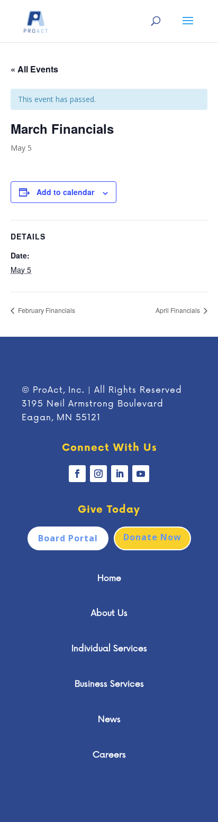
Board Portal (68, 538)
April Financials (179, 310)
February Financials (45, 310)
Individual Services (109, 648)
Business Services (109, 684)
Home (109, 578)
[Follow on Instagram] (98, 473)
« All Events (34, 69)
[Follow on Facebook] (77, 473)
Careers (109, 755)
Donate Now (152, 537)
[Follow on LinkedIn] (119, 473)
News (109, 719)
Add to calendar (65, 192)
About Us (109, 613)
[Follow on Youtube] (140, 473)
